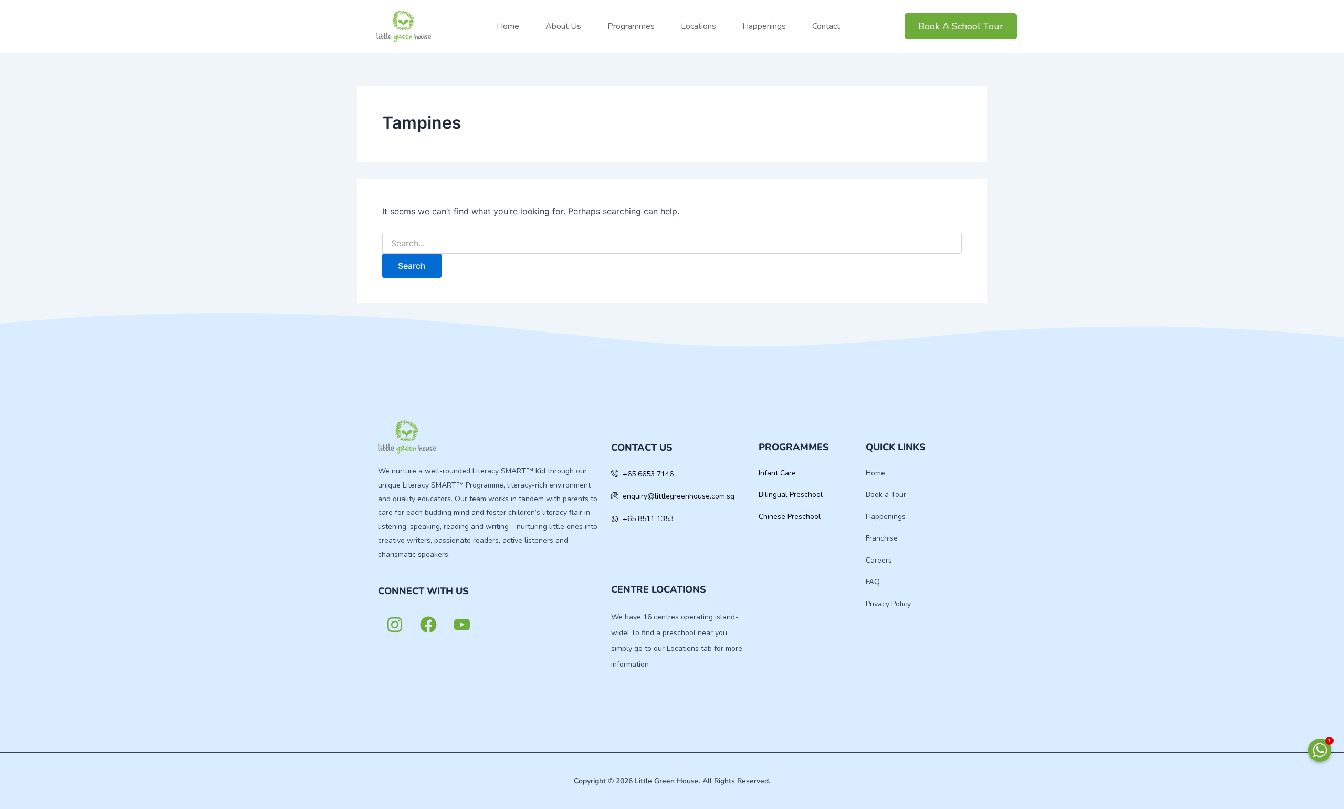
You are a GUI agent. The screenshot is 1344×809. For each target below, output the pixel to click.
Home (508, 26)
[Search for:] (672, 243)
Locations (698, 26)
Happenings (764, 26)
